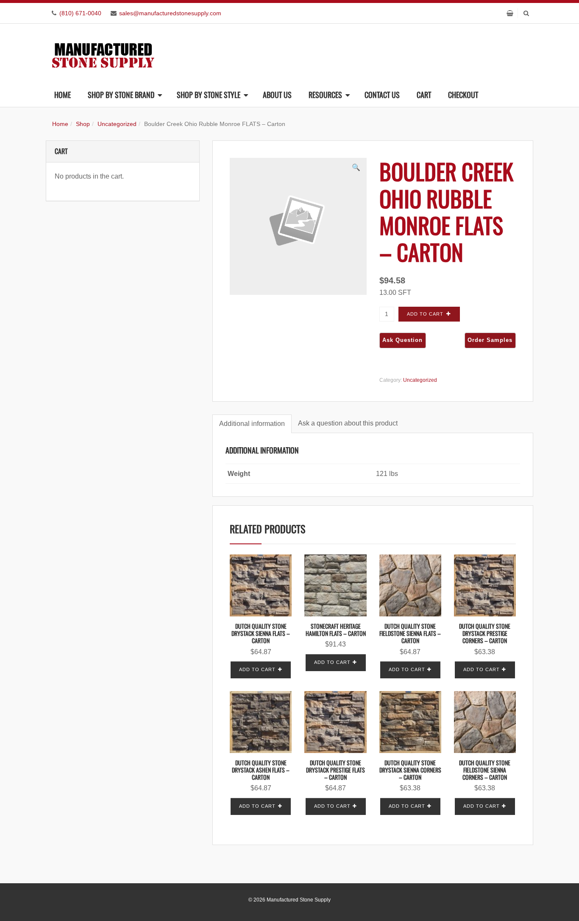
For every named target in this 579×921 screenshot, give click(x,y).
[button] (356, 167)
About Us (277, 94)
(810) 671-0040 (80, 13)
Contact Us (382, 94)
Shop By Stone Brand (121, 94)
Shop (83, 123)
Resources (325, 94)
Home (62, 94)
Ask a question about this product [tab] (348, 423)
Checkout (463, 94)
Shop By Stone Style (208, 94)
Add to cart (425, 313)
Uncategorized (116, 123)
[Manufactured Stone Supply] (103, 52)
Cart (424, 94)
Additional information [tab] (252, 423)
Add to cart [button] (257, 669)
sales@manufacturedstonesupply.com (170, 13)
